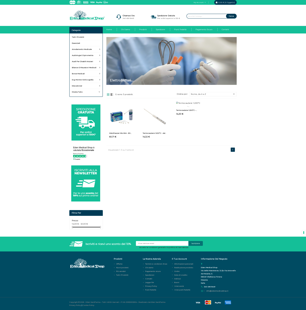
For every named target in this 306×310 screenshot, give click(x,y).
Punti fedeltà (180, 29)
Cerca (231, 16)
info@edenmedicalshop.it (217, 291)
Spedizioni (160, 29)
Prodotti (143, 29)
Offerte (119, 264)
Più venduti (121, 271)
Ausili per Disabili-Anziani (82, 61)
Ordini (177, 271)
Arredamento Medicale (82, 49)
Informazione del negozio (214, 259)
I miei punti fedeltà (182, 290)
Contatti (225, 29)
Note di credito (180, 275)
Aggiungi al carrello (124, 120)
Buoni (176, 282)
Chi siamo (125, 29)
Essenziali (76, 43)
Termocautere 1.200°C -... (186, 110)
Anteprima (119, 120)
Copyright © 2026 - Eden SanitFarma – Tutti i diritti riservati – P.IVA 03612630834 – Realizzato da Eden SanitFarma (117, 302)
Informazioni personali (183, 264)
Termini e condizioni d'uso (156, 264)
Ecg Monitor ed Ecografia (82, 80)
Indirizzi (177, 279)
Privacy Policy (151, 286)
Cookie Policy (88, 305)
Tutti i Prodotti (78, 37)
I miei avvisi (179, 286)
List (112, 94)
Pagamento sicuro (204, 29)
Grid (108, 94)
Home (109, 29)
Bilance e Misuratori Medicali (84, 67)
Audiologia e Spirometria (82, 55)
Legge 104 (149, 282)
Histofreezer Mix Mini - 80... (120, 133)
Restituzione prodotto (183, 268)
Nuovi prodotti (122, 268)
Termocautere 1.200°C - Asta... (155, 133)
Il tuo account (179, 259)
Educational (77, 86)
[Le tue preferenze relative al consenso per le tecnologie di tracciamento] (303, 232)
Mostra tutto (77, 92)
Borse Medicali (78, 74)
